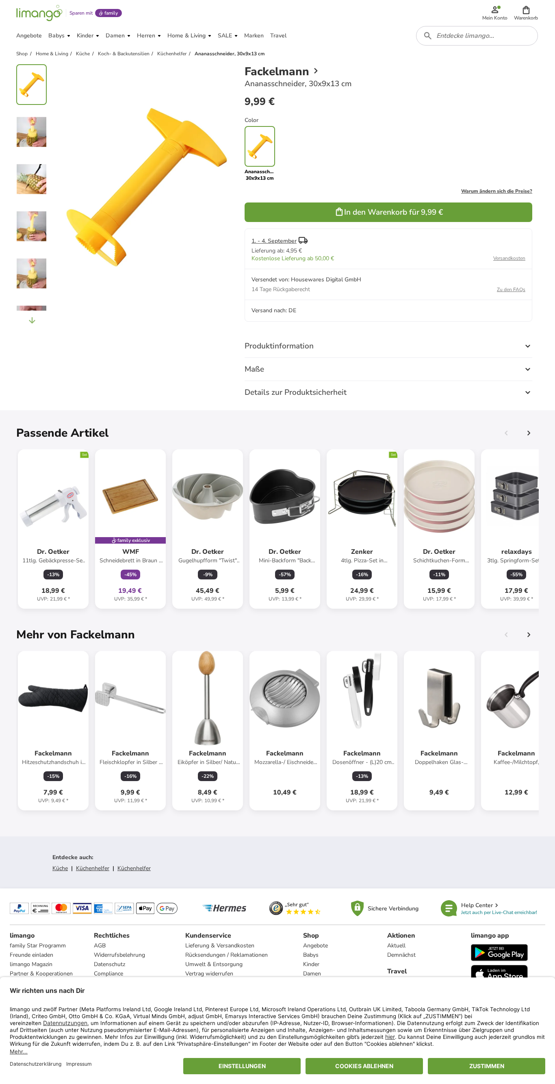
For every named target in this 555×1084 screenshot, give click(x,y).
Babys (311, 955)
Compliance (108, 973)
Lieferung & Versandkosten (219, 945)
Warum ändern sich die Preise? (496, 191)
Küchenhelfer (92, 868)
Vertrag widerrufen (209, 973)
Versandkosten (509, 258)
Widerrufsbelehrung (119, 955)
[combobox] (477, 35)
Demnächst (401, 955)
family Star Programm (38, 945)
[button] (526, 13)
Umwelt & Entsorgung (214, 964)
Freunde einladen (31, 955)
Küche (60, 868)
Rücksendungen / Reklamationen (226, 955)
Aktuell (396, 945)
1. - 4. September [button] (274, 241)
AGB (100, 945)
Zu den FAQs (511, 289)
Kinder (311, 964)
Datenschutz (109, 964)
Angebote (315, 945)
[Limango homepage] (39, 13)
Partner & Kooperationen (41, 973)
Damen (312, 973)
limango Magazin (31, 964)
